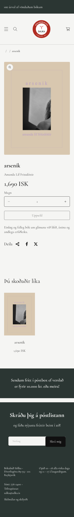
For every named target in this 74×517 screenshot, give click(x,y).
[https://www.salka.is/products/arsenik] (26, 244)
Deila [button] (8, 244)
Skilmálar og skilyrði (16, 499)
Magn (8, 193)
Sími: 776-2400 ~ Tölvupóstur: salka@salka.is (13, 489)
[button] (6, 29)
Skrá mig (55, 441)
